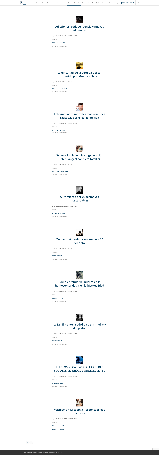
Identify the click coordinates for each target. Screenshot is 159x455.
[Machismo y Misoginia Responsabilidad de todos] (79, 402)
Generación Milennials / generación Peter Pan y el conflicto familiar (79, 157)
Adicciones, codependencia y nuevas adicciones (79, 28)
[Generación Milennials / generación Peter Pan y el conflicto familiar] (79, 148)
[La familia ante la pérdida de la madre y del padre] (79, 317)
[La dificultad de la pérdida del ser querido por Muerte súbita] (79, 65)
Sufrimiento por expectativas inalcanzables (79, 198)
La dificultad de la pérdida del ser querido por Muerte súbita (79, 74)
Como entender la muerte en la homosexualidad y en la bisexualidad (79, 283)
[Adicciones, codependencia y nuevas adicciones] (79, 19)
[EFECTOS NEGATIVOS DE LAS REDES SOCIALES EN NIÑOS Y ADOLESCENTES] (79, 360)
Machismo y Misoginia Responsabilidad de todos (79, 411)
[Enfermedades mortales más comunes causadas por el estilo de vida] (79, 107)
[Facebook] (138, 2)
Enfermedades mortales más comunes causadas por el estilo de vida (79, 116)
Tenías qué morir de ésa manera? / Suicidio (79, 241)
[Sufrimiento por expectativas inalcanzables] (79, 190)
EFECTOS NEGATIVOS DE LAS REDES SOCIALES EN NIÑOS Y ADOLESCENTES (79, 369)
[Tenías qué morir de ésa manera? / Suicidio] (79, 232)
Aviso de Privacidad (43, 452)
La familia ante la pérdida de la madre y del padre (79, 326)
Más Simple (60, 452)
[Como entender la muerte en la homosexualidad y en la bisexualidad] (79, 275)
